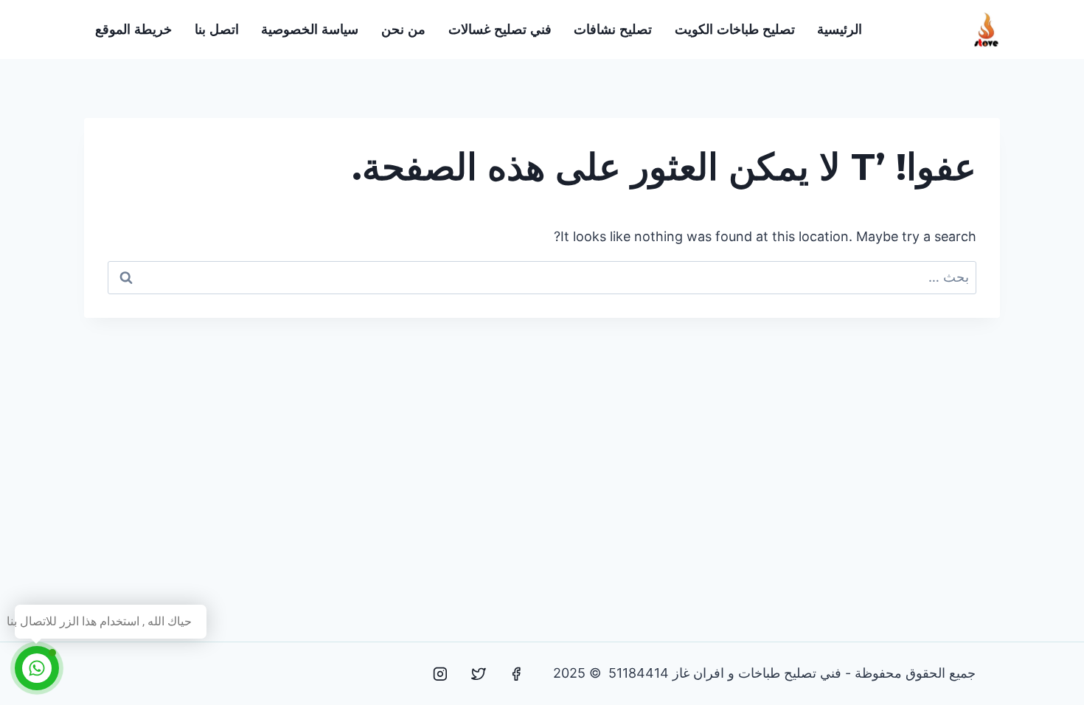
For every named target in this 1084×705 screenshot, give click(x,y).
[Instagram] (440, 674)
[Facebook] (516, 674)
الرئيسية (839, 29)
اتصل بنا (217, 29)
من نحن (403, 29)
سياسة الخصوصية (309, 29)
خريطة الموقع (133, 29)
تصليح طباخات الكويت (735, 29)
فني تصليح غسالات (500, 29)
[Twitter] (478, 674)
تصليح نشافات (613, 29)
